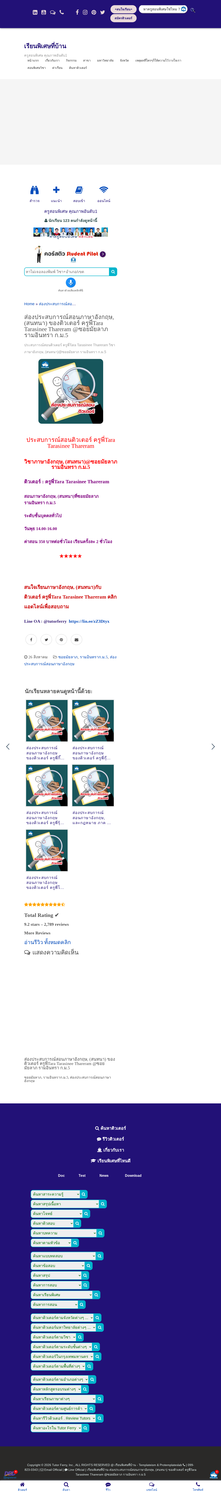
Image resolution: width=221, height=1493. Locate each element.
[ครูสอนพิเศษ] (70, 239)
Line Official (76, 1469)
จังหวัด (124, 60)
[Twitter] (102, 12)
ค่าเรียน (57, 68)
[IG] (85, 12)
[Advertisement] (110, 122)
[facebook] (77, 12)
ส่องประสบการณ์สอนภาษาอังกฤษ (67, 304)
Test (82, 1175)
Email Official (53, 1469)
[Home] (35, 12)
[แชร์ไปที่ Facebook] (31, 640)
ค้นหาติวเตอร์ (78, 68)
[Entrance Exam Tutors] (79, 190)
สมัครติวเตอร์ (123, 18)
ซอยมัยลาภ (68, 657)
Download (133, 1175)
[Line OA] (52, 12)
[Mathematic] (56, 190)
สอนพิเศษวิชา (36, 68)
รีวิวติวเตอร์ (112, 1139)
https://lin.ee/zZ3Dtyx (89, 621)
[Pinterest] (94, 12)
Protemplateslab (171, 1465)
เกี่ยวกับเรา (113, 1150)
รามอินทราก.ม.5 (94, 657)
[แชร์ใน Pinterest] (61, 640)
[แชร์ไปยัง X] (46, 640)
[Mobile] (62, 12)
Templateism (147, 1465)
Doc (61, 1175)
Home (29, 304)
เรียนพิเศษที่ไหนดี (113, 1160)
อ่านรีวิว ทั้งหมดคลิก (47, 942)
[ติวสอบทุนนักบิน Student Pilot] (70, 261)
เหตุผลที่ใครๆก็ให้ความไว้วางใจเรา (158, 60)
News (104, 1175)
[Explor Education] (34, 190)
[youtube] (43, 12)
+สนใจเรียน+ (123, 9)
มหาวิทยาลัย (105, 60)
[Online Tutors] (103, 190)
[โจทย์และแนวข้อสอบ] (213, 1475)
